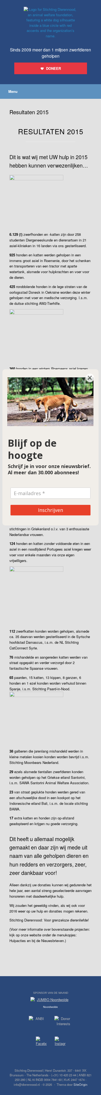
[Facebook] (41, 1042)
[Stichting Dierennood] (50, 22)
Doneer (53, 68)
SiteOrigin (80, 1084)
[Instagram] (60, 1042)
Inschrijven (50, 510)
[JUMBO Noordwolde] (50, 1001)
